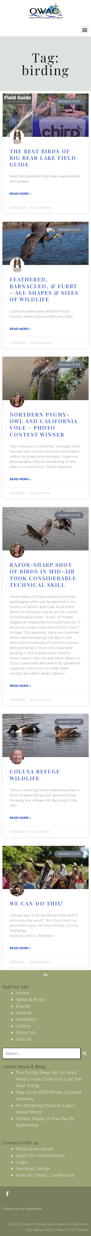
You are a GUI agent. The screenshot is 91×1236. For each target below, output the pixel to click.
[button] (85, 30)
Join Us (23, 1039)
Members (26, 1019)
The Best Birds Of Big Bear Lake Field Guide (43, 158)
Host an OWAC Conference (45, 1175)
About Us (26, 1032)
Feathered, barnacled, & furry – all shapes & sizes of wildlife (44, 289)
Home (22, 993)
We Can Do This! (36, 903)
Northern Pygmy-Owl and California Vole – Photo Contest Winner (44, 424)
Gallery (23, 1026)
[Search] (85, 1053)
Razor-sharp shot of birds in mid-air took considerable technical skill (43, 574)
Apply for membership (40, 1155)
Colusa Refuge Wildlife (35, 774)
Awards (24, 1012)
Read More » (20, 193)
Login (22, 1162)
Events (23, 1006)
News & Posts (30, 999)
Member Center (33, 1168)
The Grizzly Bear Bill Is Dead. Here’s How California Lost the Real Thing (49, 1079)
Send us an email (34, 1149)
